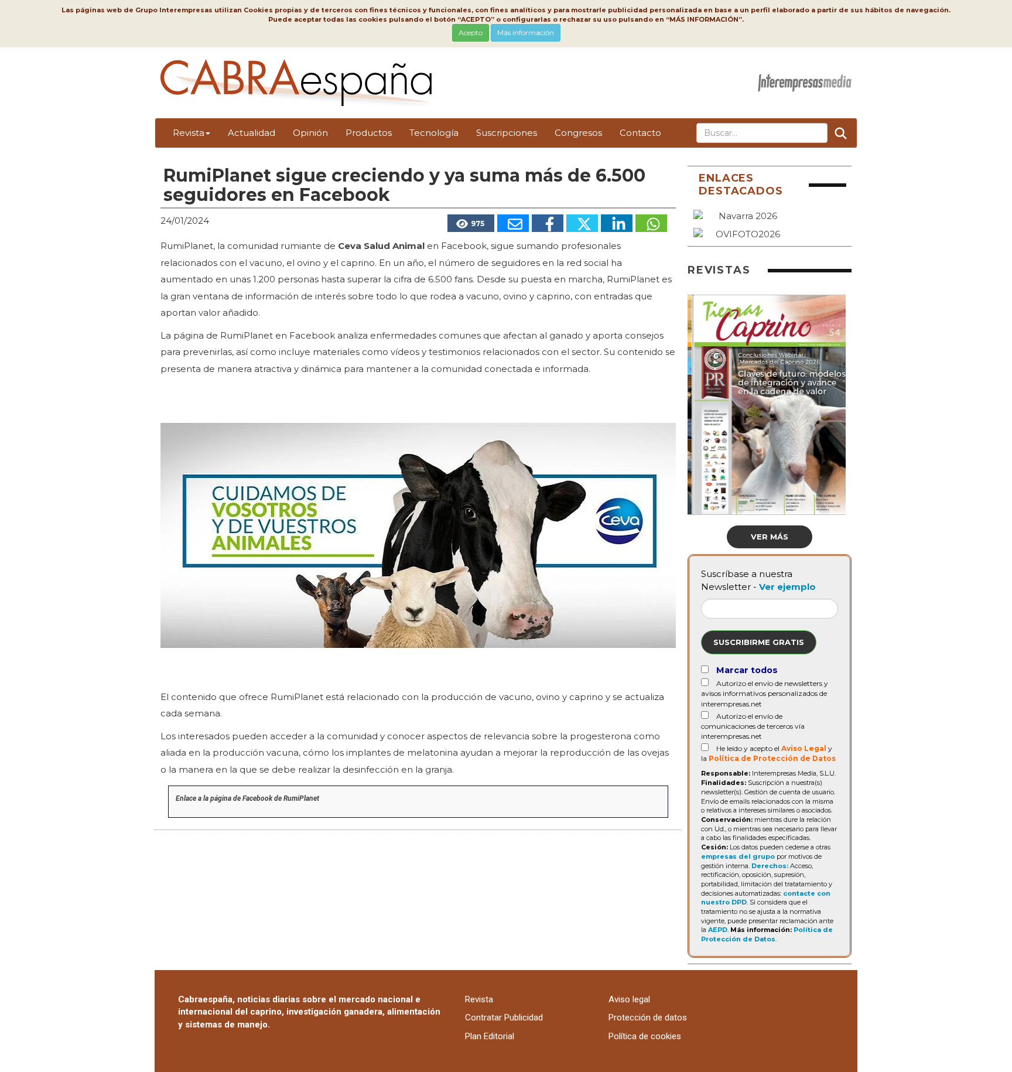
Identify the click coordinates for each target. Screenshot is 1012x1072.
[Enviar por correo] (513, 223)
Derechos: (769, 866)
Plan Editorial (489, 1036)
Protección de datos (647, 1017)
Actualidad (251, 132)
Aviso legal (629, 999)
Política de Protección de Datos (772, 758)
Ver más (769, 536)
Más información (525, 32)
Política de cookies (644, 1036)
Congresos (578, 132)
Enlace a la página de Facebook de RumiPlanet (247, 798)
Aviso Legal (803, 748)
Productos (369, 132)
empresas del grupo (738, 856)
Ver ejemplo (787, 586)
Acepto (471, 32)
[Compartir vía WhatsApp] (651, 223)
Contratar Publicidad (504, 1017)
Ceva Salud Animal (381, 245)
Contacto (640, 132)
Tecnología (434, 132)
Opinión (310, 132)
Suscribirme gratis (758, 642)
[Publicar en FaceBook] (547, 223)
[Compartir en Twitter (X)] (582, 223)
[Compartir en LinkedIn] (616, 223)
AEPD (717, 930)
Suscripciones (506, 132)
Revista (188, 132)
